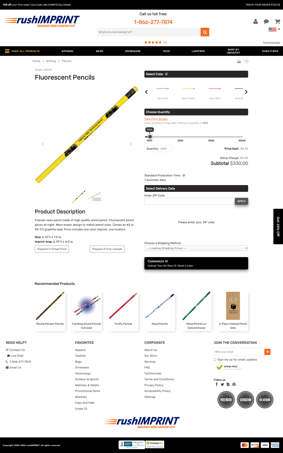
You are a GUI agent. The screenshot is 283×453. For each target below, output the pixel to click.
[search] (205, 32)
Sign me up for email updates (237, 359)
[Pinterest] (234, 384)
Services (150, 361)
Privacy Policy (153, 385)
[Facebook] (217, 384)
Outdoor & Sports (87, 379)
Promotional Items (87, 391)
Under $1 (81, 408)
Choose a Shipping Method (162, 243)
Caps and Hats (85, 402)
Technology (83, 373)
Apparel (80, 350)
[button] (278, 226)
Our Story (150, 355)
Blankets (81, 397)
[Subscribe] (267, 352)
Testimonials (271, 42)
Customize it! (171, 263)
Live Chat (16, 355)
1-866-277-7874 (153, 22)
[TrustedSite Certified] (229, 367)
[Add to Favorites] (246, 62)
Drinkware (82, 367)
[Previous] (42, 144)
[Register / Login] (255, 21)
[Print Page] (239, 62)
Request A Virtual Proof (51, 249)
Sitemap (149, 397)
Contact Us (17, 350)
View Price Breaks (156, 119)
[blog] (228, 384)
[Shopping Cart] (277, 21)
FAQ (147, 367)
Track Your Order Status (263, 4)
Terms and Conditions (159, 379)
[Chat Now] (266, 21)
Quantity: (153, 148)
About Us (150, 350)
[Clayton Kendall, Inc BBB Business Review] (132, 448)
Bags (78, 361)
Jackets (80, 355)
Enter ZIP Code (154, 195)
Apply (241, 201)
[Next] (131, 144)
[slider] (150, 136)
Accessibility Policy (157, 391)
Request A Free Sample (107, 249)
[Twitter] (222, 384)
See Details (64, 4)
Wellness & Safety (87, 385)
